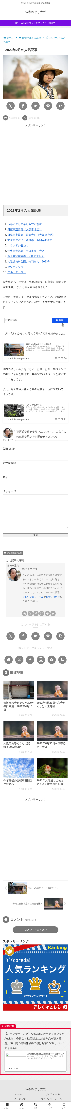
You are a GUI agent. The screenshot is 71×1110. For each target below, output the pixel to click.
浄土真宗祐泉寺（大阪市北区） (25, 256)
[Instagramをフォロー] (41, 613)
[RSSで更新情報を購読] (53, 613)
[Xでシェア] (10, 106)
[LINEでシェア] (48, 106)
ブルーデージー (16, 272)
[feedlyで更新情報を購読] (47, 613)
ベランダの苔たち (18, 245)
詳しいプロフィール (33, 596)
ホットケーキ (30, 568)
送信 (35, 535)
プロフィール (53, 1094)
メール (10, 462)
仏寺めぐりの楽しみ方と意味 (24, 224)
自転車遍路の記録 (14, 553)
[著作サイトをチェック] (24, 613)
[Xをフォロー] (30, 613)
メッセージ (9, 491)
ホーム (18, 1094)
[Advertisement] (35, 164)
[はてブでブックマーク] (35, 106)
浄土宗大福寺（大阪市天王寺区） (27, 250)
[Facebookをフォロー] (36, 613)
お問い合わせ (53, 596)
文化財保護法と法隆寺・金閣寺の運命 (29, 240)
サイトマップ (18, 1099)
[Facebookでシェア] (23, 106)
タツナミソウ (15, 266)
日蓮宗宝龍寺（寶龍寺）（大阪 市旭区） (31, 234)
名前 (9, 448)
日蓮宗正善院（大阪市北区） (24, 229)
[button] (60, 106)
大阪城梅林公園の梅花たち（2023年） (30, 261)
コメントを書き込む (35, 929)
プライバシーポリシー (52, 1099)
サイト (7, 477)
